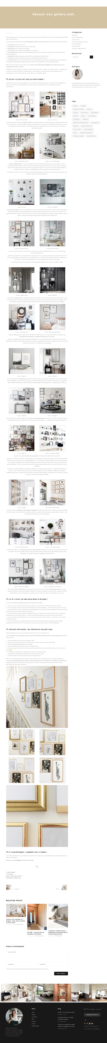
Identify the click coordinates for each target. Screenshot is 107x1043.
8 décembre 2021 (62, 1014)
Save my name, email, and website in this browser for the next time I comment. (28, 969)
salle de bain (77, 129)
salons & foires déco (86, 132)
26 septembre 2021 (10, 924)
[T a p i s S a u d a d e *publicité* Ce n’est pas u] (45, 993)
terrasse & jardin (78, 136)
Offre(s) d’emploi (35, 1026)
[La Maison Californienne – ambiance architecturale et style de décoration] (58, 916)
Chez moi (74, 39)
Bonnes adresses (76, 37)
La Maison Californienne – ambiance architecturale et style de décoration (58, 932)
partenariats (95, 122)
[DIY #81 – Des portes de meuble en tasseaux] (37, 917)
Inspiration (74, 46)
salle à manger (88, 129)
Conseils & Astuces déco (15, 876)
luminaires (76, 119)
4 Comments (9, 874)
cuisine (75, 112)
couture (89, 109)
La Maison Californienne (78, 48)
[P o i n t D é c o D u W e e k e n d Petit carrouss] (98, 993)
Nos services (34, 1017)
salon (19, 878)
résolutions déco (86, 126)
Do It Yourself (75, 44)
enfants (76, 116)
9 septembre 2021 (31, 936)
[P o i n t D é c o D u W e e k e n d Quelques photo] (62, 993)
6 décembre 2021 (62, 1021)
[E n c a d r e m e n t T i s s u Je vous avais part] (27, 993)
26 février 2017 (9, 33)
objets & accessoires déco (81, 122)
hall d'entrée (9, 878)
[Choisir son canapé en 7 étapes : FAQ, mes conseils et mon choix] (16, 910)
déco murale (94, 112)
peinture (76, 126)
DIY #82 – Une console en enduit (66, 1012)
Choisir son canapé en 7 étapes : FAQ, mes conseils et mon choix (15, 921)
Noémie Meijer (11, 872)
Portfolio (33, 1014)
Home (33, 1012)
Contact (33, 1023)
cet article (17, 860)
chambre (83, 106)
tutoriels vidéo (91, 136)
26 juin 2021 (51, 935)
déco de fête (84, 112)
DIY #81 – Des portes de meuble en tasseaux (35, 933)
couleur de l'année (79, 109)
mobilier (15, 878)
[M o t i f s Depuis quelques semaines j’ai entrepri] (9, 993)
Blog (7, 876)
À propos (34, 1021)
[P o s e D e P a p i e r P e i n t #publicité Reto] (80, 993)
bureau (75, 106)
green (83, 116)
